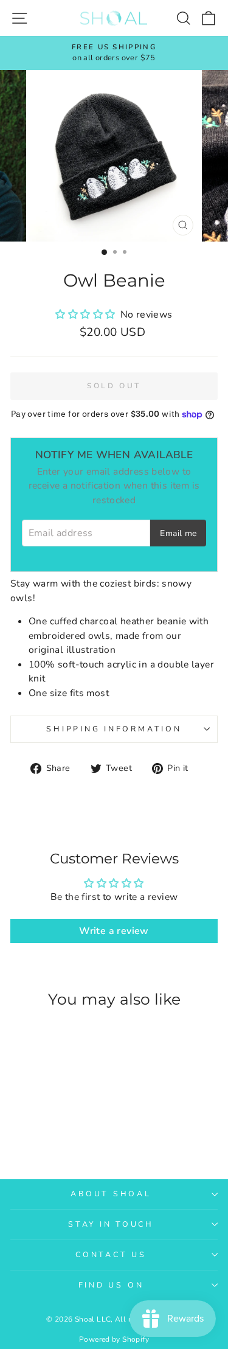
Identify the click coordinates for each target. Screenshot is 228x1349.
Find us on (111, 1285)
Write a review (113, 931)
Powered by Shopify (114, 1339)
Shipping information (113, 728)
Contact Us (111, 1254)
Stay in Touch (111, 1224)
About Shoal (111, 1193)
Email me (178, 533)
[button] (86, 314)
